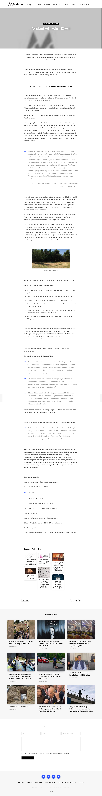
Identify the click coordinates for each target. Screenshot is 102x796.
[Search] (93, 4)
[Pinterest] (79, 600)
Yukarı (51, 791)
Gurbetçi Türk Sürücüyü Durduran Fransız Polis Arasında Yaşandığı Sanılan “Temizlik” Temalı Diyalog (20, 676)
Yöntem (60, 782)
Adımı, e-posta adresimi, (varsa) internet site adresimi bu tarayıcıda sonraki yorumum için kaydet (46, 753)
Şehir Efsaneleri (50, 782)
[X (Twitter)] (48, 777)
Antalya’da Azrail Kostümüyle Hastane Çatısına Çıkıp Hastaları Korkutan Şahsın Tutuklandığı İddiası (81, 709)
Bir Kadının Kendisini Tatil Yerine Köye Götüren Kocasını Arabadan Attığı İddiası (50, 676)
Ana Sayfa (21, 782)
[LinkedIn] (76, 600)
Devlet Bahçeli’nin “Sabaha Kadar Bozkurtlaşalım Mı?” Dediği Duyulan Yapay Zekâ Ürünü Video (50, 709)
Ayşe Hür (25, 600)
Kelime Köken (28, 422)
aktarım (34, 356)
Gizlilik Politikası (71, 782)
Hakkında (30, 782)
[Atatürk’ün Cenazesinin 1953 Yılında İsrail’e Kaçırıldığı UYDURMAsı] (21, 629)
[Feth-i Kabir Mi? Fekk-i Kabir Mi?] (21, 694)
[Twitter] (74, 600)
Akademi (30, 493)
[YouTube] (58, 777)
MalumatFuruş (65, 787)
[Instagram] (53, 777)
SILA (43, 33)
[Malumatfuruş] (19, 4)
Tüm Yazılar (38, 782)
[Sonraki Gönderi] (101, 398)
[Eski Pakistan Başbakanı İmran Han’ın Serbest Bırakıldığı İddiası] (81, 661)
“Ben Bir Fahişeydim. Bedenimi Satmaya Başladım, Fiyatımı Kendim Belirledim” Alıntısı (51, 644)
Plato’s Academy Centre (31, 508)
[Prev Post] (1, 398)
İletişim (81, 782)
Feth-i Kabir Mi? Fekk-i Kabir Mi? (19, 707)
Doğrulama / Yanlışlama (51, 23)
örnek (45, 356)
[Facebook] (71, 600)
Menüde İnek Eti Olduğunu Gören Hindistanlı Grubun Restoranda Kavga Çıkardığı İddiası (80, 644)
